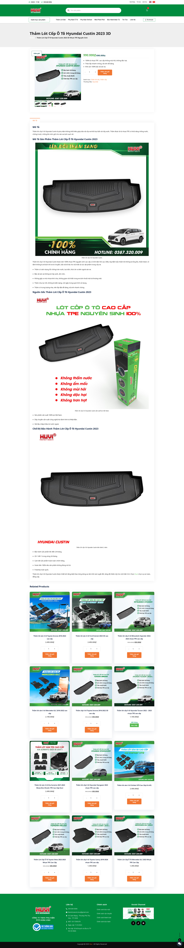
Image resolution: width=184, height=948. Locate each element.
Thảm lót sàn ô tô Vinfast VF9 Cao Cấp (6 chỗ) (134, 785)
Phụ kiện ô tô (73, 20)
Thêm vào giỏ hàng (104, 72)
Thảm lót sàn (61, 20)
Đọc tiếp (134, 725)
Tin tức (125, 20)
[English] (150, 2)
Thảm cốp (103, 79)
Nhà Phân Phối (99, 20)
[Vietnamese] (153, 2)
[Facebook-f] (133, 923)
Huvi (136, 574)
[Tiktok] (138, 923)
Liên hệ (132, 20)
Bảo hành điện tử (113, 20)
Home (32, 38)
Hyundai (95, 82)
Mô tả (35, 120)
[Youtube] (143, 923)
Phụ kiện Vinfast (86, 20)
